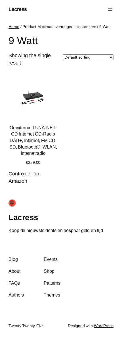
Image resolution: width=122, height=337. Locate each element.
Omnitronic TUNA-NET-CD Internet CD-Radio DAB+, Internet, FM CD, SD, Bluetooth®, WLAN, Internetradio (33, 140)
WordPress (103, 325)
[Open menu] (110, 9)
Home (14, 26)
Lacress (18, 9)
